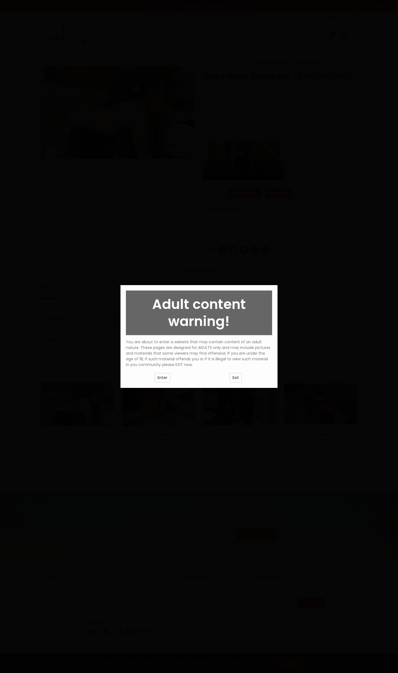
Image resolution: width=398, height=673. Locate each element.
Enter (162, 377)
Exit (236, 377)
